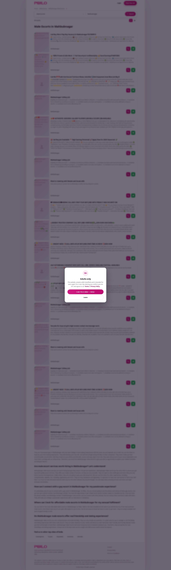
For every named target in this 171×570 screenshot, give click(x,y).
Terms (87, 286)
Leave (85, 297)
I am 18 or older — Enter (85, 292)
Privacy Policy (95, 286)
